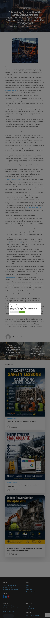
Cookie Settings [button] (14, 311)
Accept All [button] (22, 311)
